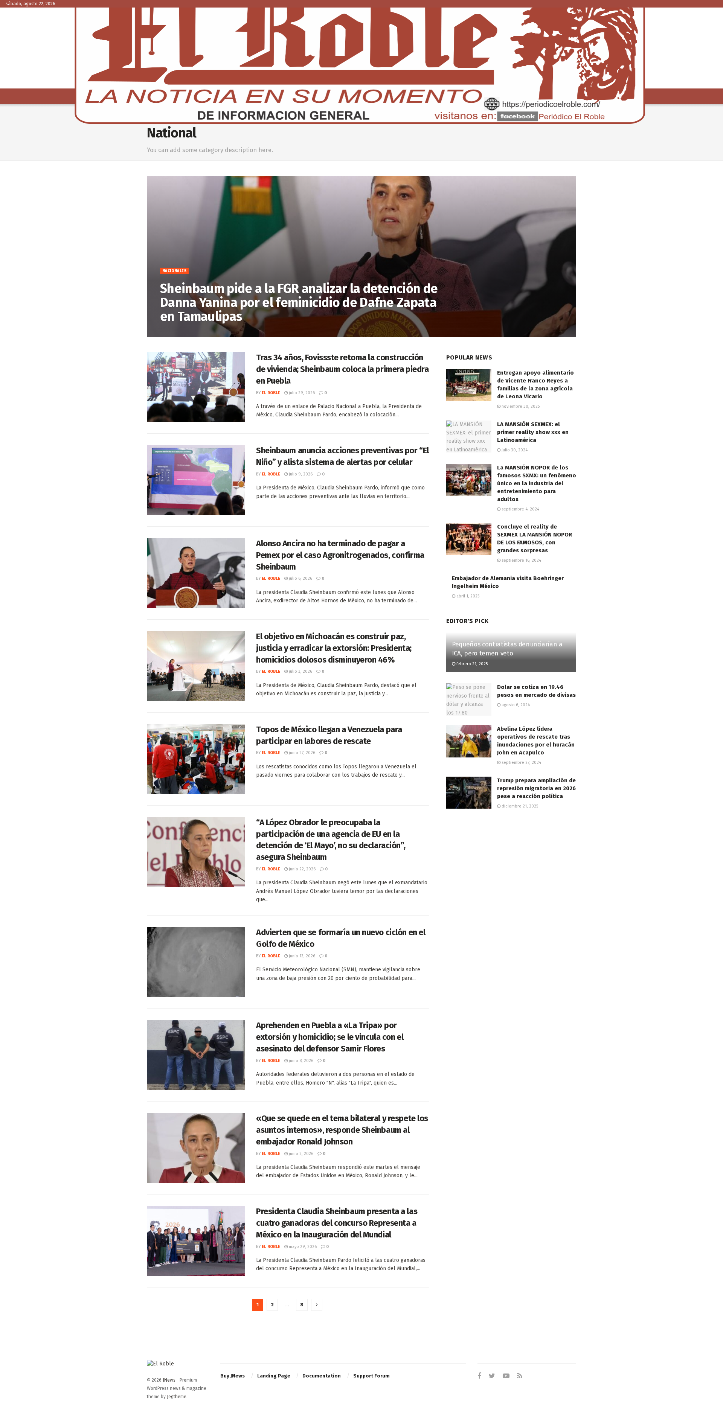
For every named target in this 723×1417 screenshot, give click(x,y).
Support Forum (371, 1376)
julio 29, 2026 (301, 392)
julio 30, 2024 (514, 450)
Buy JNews (232, 1376)
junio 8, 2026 (300, 1060)
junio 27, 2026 (301, 752)
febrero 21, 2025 (471, 663)
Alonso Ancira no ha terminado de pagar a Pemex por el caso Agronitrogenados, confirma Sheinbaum (340, 555)
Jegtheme (176, 1396)
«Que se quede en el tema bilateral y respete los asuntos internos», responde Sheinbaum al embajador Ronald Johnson (342, 1130)
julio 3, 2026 (300, 671)
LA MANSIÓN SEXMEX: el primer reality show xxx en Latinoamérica (533, 432)
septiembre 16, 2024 (520, 560)
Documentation (321, 1376)
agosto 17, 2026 (207, 332)
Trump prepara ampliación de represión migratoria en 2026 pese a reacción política (536, 788)
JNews (169, 1380)
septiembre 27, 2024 (520, 762)
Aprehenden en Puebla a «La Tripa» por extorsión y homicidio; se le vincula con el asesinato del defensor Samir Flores (329, 1037)
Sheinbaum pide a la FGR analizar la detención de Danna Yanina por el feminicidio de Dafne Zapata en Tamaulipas (299, 303)
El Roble (175, 332)
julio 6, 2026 (300, 578)
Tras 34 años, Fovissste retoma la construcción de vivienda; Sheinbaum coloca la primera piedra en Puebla (342, 369)
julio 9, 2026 (300, 474)
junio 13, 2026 (301, 956)
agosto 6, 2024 (515, 704)
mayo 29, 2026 (302, 1246)
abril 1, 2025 (467, 596)
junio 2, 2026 (300, 1153)
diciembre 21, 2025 (519, 806)
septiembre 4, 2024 (519, 509)
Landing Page (273, 1376)
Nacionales (174, 271)
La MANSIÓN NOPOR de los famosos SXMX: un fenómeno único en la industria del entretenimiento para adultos (536, 483)
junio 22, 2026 (302, 869)
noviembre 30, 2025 (520, 406)
